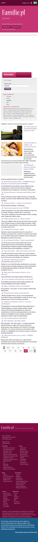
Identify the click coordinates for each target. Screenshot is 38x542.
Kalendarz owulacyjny (9, 448)
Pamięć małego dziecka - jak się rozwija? (17, 219)
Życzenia (16, 501)
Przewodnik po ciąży (8, 449)
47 (10, 351)
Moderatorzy (19, 479)
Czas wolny (6, 506)
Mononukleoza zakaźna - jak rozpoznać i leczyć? (30, 145)
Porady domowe (24, 464)
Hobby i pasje (6, 479)
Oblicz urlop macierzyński (10, 454)
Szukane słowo (8, 83)
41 (13, 348)
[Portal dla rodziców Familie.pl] (13, 16)
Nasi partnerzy (20, 484)
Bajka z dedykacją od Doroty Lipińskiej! (17, 286)
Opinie (5, 474)
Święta (5, 501)
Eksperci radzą (24, 451)
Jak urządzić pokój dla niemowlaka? (15, 318)
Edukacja (5, 464)
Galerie (16, 498)
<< (3, 348)
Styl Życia (5, 505)
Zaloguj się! (6, 27)
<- (8, 348)
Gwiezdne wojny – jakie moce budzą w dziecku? (19, 251)
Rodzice (22, 457)
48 (15, 351)
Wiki (7, 102)
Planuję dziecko (24, 456)
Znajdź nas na (26, 3)
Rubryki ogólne (24, 452)
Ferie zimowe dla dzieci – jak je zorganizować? (19, 240)
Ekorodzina (23, 449)
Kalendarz (6, 465)
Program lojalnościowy (22, 481)
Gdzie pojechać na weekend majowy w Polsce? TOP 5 (30, 128)
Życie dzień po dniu (8, 476)
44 (28, 348)
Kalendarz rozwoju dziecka (10, 459)
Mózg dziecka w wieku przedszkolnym (16, 293)
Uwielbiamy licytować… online (14, 229)
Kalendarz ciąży (7, 451)
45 (34, 348)
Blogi (7, 104)
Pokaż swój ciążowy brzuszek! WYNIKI (16, 208)
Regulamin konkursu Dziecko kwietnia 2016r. (30, 167)
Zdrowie (5, 503)
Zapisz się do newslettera (8, 29)
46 (5, 351)
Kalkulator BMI (7, 461)
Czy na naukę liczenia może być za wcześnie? (18, 279)
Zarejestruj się (16, 27)
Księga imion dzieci (8, 457)
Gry (4, 462)
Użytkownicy (23, 462)
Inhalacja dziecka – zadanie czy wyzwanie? (18, 203)
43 (23, 348)
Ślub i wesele (23, 454)
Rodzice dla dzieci (8, 467)
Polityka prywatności (21, 487)
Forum (8, 98)
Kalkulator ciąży (7, 452)
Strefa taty (23, 461)
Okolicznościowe (7, 481)
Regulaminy (19, 478)
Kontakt (18, 474)
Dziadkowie (23, 459)
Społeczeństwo (7, 478)
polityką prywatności (8, 529)
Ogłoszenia (23, 448)
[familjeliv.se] (35, 3)
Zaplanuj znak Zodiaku (9, 469)
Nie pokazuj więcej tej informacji (26, 532)
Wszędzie (8, 96)
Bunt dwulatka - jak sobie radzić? (15, 321)
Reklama (18, 476)
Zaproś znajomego (21, 483)
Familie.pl (4, 124)
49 (20, 351)
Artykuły (8, 100)
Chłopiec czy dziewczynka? (10, 456)
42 (18, 348)
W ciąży (5, 496)
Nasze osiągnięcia (21, 486)
